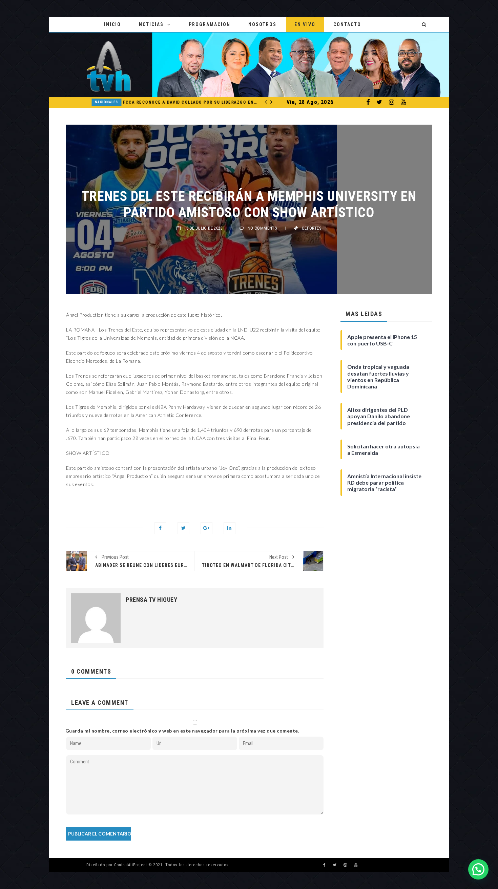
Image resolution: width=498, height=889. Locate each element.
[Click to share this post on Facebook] (160, 528)
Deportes (311, 228)
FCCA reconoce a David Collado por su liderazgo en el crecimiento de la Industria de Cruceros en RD (170, 102)
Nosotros (262, 24)
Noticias (151, 24)
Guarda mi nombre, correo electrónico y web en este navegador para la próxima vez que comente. (182, 731)
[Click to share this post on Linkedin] (229, 528)
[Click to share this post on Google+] (206, 528)
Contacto (347, 24)
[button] (478, 869)
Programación (209, 24)
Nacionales (86, 102)
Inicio (112, 24)
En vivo (304, 24)
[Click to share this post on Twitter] (183, 528)
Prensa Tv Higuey (151, 600)
